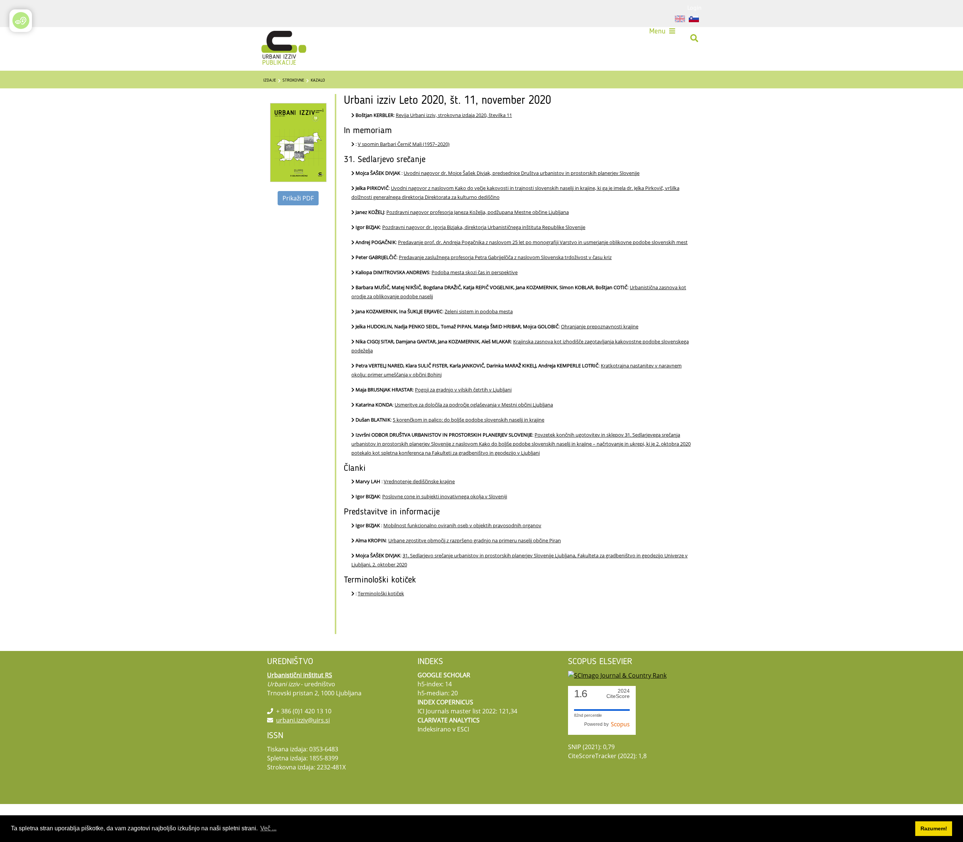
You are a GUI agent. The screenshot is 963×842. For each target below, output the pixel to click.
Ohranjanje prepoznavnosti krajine (599, 326)
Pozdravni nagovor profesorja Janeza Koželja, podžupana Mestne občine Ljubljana (477, 212)
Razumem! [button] (933, 828)
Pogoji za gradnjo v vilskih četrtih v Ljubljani (463, 389)
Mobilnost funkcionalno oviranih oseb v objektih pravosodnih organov (462, 525)
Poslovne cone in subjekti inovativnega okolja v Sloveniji (444, 496)
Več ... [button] (268, 828)
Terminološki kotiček (381, 593)
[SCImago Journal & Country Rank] (617, 675)
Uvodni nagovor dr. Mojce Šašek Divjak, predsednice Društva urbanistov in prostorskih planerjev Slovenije (521, 173)
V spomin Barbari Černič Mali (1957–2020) (404, 144)
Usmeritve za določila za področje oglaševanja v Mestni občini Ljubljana (474, 404)
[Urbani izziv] (273, 38)
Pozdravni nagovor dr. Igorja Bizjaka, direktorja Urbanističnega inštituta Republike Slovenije (483, 227)
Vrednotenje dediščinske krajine (419, 481)
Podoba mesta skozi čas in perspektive (474, 272)
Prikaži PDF (298, 198)
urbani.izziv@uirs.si (303, 720)
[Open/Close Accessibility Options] (20, 20)
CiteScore (618, 693)
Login (694, 7)
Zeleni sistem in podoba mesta (479, 311)
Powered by (597, 724)
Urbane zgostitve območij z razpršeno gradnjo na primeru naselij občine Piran (474, 540)
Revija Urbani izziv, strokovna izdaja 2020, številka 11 (454, 115)
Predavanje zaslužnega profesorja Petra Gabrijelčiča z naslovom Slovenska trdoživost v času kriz (505, 257)
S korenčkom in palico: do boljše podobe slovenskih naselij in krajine (468, 419)
